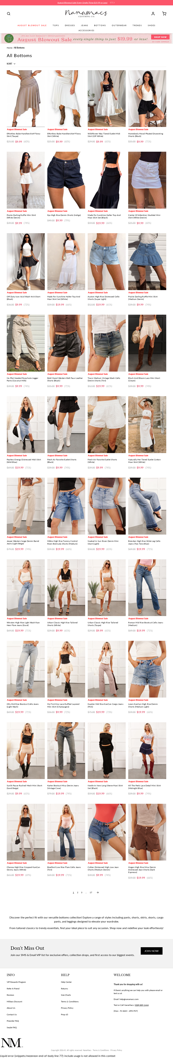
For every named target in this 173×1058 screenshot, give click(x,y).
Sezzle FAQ (12, 1027)
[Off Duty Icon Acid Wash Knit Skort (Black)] (26, 261)
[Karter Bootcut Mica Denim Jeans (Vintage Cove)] (66, 750)
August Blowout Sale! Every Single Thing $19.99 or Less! (82, 2)
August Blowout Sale (32, 25)
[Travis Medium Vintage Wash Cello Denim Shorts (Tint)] (107, 343)
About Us (11, 1008)
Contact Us (12, 1014)
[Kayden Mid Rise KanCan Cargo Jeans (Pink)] (107, 669)
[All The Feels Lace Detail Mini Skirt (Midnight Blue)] (147, 750)
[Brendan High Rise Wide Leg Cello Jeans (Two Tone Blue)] (147, 506)
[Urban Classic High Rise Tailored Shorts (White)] (66, 587)
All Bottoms (19, 47)
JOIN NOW (151, 950)
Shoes (152, 25)
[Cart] (163, 14)
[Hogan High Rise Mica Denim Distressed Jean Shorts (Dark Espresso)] (147, 832)
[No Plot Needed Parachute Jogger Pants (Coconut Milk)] (26, 343)
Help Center (66, 982)
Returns (64, 988)
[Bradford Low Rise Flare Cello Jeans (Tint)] (66, 832)
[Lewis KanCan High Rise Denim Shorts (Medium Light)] (147, 669)
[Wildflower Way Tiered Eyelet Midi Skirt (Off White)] (107, 98)
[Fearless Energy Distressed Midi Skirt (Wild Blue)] (26, 424)
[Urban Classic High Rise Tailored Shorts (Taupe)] (107, 587)
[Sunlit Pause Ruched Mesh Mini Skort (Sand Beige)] (26, 750)
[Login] (154, 14)
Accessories (86, 30)
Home (9, 47)
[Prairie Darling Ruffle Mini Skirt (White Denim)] (26, 180)
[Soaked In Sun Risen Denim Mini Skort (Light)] (107, 506)
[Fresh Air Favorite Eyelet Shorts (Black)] (66, 424)
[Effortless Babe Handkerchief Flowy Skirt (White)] (66, 98)
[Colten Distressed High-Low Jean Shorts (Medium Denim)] (107, 832)
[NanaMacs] (86, 13)
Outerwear (119, 25)
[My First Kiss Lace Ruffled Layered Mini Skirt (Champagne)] (66, 669)
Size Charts (66, 995)
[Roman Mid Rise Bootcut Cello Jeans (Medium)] (147, 587)
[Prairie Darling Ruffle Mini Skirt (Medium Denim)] (147, 261)
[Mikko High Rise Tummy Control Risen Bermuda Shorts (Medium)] (66, 506)
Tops (56, 25)
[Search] (8, 13)
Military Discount (14, 1001)
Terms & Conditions (70, 1001)
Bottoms (100, 25)
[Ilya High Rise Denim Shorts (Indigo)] (66, 180)
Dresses (70, 25)
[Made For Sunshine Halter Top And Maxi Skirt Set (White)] (66, 261)
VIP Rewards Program (16, 982)
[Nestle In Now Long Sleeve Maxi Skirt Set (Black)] (107, 750)
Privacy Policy (67, 1008)
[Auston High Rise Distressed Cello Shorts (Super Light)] (107, 261)
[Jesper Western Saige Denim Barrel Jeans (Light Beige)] (26, 506)
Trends (137, 25)
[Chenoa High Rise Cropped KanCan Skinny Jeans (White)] (26, 832)
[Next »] (97, 892)
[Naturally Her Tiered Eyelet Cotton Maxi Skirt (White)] (147, 424)
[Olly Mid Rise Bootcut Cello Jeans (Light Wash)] (26, 669)
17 (91, 892)
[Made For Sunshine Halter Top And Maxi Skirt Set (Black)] (107, 180)
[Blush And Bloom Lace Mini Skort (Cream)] (147, 343)
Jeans (84, 25)
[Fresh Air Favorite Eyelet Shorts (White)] (107, 424)
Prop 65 (64, 1014)
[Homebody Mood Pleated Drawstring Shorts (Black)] (147, 98)
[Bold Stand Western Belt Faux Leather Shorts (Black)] (66, 343)
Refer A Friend (13, 988)
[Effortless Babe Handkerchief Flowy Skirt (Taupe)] (26, 98)
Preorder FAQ (13, 1021)
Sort (10, 63)
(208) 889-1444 (142, 1005)
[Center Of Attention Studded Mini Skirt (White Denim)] (147, 180)
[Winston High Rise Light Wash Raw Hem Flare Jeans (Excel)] (26, 587)
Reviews (10, 995)
